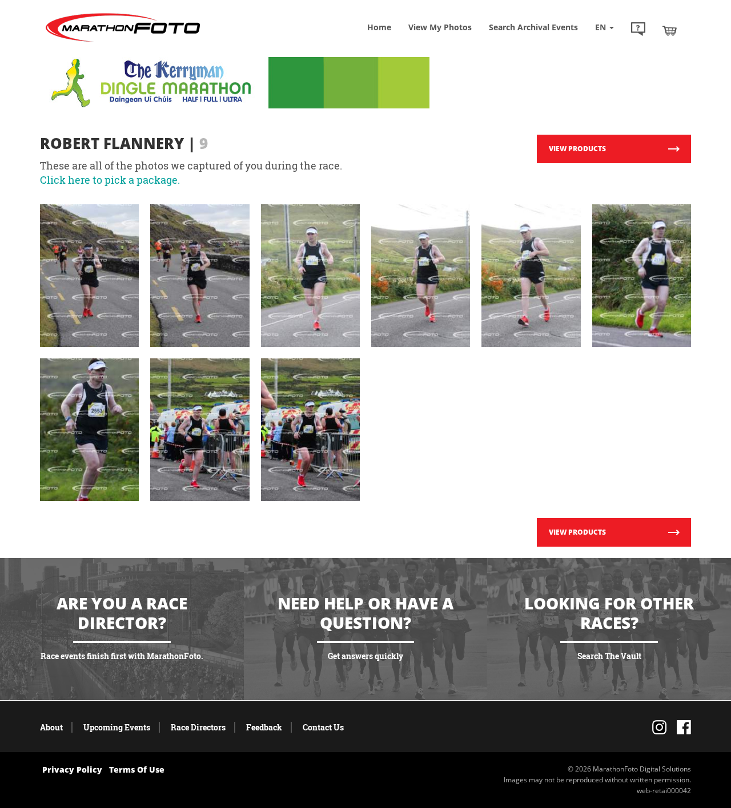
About (51, 727)
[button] (638, 30)
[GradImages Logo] (123, 42)
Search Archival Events (533, 27)
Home (379, 27)
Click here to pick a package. (110, 180)
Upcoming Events (116, 727)
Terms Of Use (136, 769)
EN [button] (601, 27)
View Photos (440, 27)
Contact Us (323, 727)
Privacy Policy (72, 769)
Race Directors (198, 727)
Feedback (264, 727)
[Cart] (669, 30)
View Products (577, 148)
